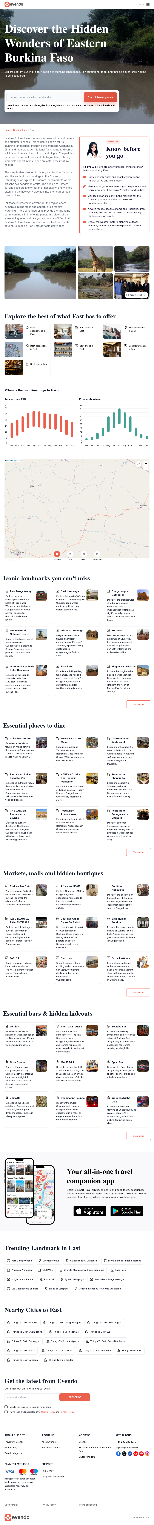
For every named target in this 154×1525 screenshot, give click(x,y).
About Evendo (49, 1442)
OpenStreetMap (14, 461)
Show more (138, 704)
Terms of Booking (88, 1504)
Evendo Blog (11, 1447)
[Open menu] (147, 4)
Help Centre (48, 1470)
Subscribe (75, 1397)
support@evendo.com (127, 1447)
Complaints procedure (53, 1476)
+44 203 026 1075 (126, 1442)
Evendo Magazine (14, 1453)
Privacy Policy (67, 1412)
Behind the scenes (51, 1447)
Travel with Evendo (14, 1442)
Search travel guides (100, 97)
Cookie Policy (48, 1412)
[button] (145, 463)
